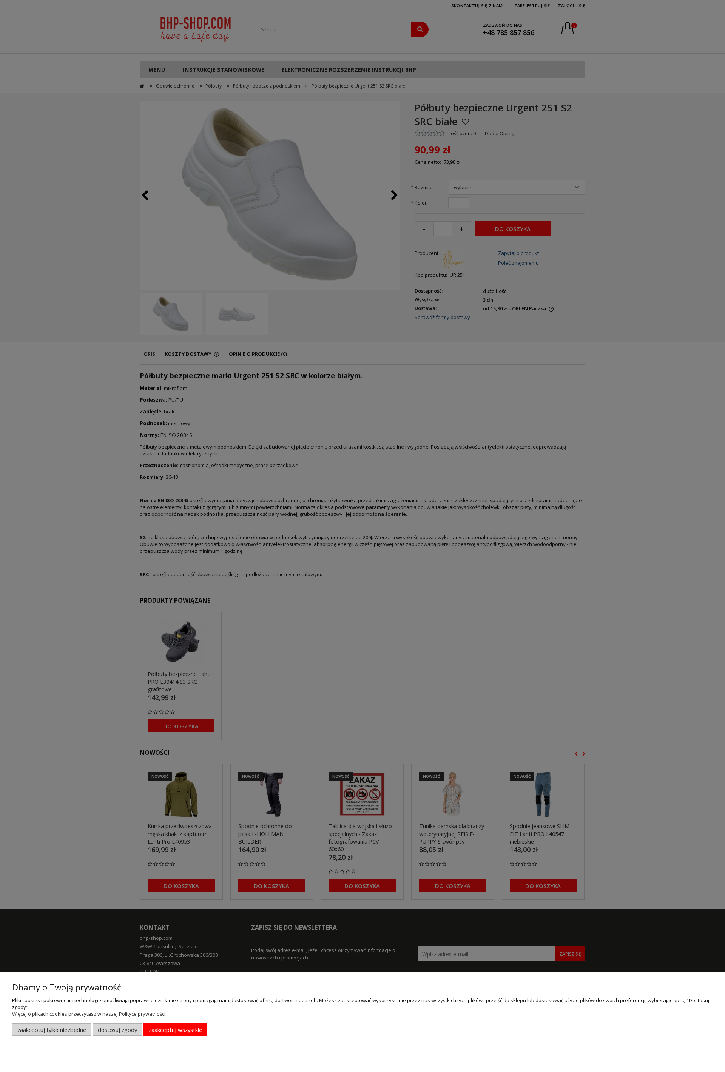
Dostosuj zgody (117, 1029)
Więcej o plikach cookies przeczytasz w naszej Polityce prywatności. (89, 1013)
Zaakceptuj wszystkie (175, 1029)
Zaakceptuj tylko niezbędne (51, 1029)
